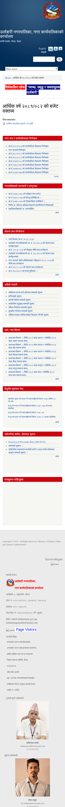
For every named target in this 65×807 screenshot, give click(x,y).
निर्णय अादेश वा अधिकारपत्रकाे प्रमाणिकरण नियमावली (30, 205)
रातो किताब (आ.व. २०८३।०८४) (21, 239)
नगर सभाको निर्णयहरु (16, 149)
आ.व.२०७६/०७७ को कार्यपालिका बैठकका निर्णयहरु (28, 172)
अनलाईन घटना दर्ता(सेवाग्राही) (18, 641)
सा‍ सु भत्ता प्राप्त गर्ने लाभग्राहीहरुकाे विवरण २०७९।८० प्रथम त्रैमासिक (31, 416)
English (42, 48)
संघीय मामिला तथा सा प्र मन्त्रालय (20, 653)
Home (8, 77)
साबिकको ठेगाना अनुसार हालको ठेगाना (21, 683)
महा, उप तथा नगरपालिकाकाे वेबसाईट (20, 677)
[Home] (52, 10)
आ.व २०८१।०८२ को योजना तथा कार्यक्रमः (26, 267)
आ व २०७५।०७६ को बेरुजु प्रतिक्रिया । (24, 197)
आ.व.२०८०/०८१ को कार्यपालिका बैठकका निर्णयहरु (28, 157)
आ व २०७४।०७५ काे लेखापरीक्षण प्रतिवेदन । (26, 201)
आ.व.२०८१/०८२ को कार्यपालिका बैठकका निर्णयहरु (28, 153)
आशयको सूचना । (15, 445)
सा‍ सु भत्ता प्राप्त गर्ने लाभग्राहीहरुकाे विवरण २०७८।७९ (26, 412)
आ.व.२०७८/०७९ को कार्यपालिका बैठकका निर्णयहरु (28, 164)
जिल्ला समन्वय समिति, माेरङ (17, 659)
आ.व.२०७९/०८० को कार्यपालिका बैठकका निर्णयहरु (28, 161)
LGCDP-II (11, 665)
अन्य (57, 212)
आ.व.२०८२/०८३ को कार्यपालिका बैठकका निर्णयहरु (28, 146)
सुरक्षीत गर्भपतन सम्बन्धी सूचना (20, 311)
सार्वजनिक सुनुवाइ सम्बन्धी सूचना (21, 303)
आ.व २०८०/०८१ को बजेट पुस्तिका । (23, 271)
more (56, 176)
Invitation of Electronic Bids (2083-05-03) (27, 441)
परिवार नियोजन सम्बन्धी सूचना (20, 307)
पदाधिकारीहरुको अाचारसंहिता (21, 208)
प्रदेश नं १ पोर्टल (13, 689)
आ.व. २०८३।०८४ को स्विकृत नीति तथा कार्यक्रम (28, 249)
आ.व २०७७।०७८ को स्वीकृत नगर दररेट (24, 193)
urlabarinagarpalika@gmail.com (22, 622)
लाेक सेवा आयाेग (13, 672)
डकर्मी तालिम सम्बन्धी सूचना (19, 299)
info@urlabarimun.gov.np (24, 619)
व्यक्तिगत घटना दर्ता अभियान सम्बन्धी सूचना (25, 292)
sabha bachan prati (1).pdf (19, 123)
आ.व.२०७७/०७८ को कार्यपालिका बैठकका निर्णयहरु (28, 168)
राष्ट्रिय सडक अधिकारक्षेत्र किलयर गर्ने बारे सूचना (28, 314)
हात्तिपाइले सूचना (14, 296)
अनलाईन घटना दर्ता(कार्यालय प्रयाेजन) (22, 647)
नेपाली (43, 52)
